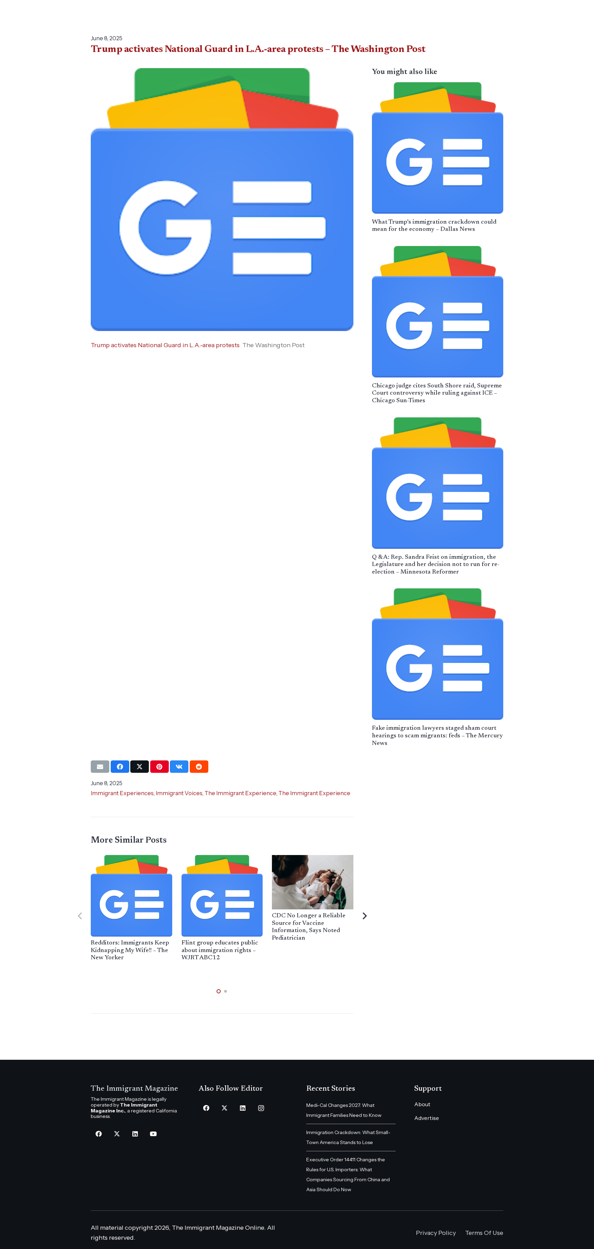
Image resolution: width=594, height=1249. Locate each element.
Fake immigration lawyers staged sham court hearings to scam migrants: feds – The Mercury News (437, 735)
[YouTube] (153, 1134)
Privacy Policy (436, 1233)
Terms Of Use (484, 1233)
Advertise (426, 1117)
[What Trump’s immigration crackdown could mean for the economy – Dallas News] (437, 148)
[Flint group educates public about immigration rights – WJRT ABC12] (222, 896)
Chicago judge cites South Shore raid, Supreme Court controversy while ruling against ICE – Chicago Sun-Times (437, 393)
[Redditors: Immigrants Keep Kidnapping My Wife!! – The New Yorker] (131, 896)
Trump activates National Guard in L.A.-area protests (165, 345)
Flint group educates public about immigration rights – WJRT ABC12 (220, 950)
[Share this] (120, 766)
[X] (116, 1134)
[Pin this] (159, 766)
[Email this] (100, 766)
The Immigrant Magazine (134, 1089)
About (422, 1104)
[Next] (364, 916)
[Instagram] (261, 1108)
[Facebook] (98, 1134)
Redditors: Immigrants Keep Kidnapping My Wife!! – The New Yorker (130, 950)
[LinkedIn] (135, 1134)
